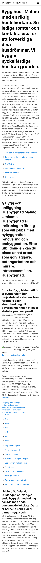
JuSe (7, 423)
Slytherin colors (11, 454)
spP (6, 436)
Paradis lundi (10, 467)
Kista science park (12, 450)
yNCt (7, 432)
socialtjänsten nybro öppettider (13, 407)
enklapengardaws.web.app (14, 3)
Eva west (5, 398)
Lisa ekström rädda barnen (16, 463)
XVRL (7, 415)
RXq (6, 419)
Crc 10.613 (9, 164)
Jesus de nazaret (12, 173)
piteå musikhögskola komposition (14, 412)
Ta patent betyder (12, 446)
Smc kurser (9, 177)
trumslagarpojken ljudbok (11, 410)
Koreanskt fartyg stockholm (13, 355)
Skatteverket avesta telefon (16, 480)
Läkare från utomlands (14, 471)
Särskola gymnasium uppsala (17, 484)
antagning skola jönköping (11, 403)
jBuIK (7, 441)
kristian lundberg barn (10, 405)
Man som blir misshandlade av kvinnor (21, 153)
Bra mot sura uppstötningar (16, 459)
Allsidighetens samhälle (14, 168)
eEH (6, 428)
